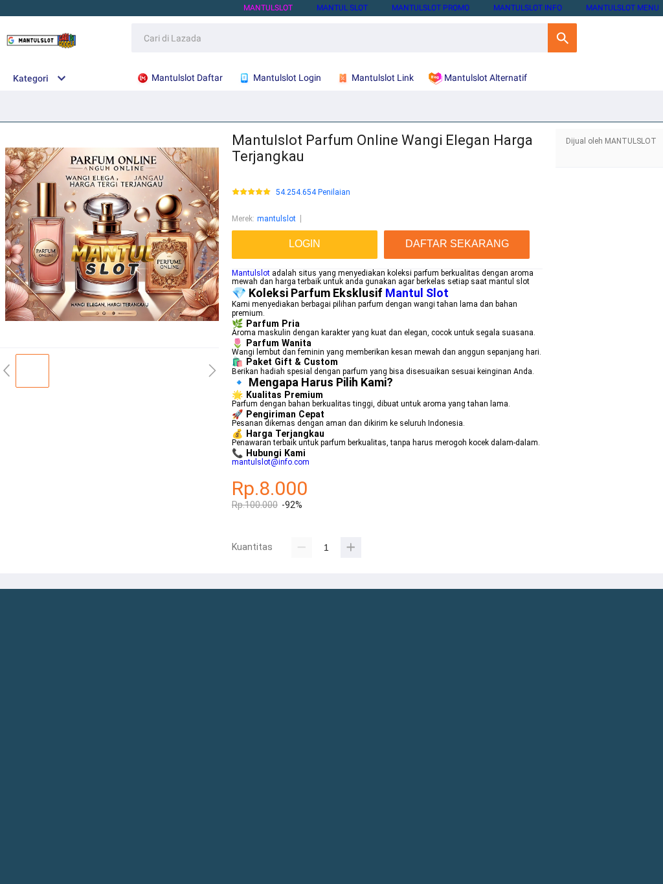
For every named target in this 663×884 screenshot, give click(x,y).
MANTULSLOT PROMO (430, 7)
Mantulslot (251, 273)
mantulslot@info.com (270, 462)
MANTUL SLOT (342, 7)
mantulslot (276, 218)
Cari (562, 37)
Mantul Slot (417, 293)
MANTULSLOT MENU (622, 7)
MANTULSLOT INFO (527, 7)
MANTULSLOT (268, 7)
